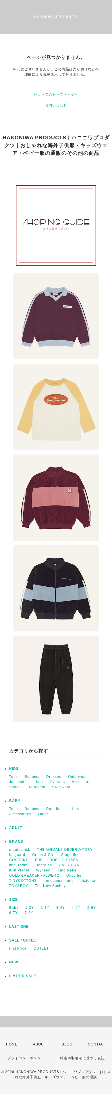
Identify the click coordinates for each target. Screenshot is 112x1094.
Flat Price (18, 948)
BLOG (67, 1044)
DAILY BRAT (70, 865)
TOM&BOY (18, 886)
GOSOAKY (18, 860)
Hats (38, 782)
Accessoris (82, 782)
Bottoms (32, 777)
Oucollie (74, 875)
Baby (13, 908)
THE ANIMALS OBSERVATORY (65, 850)
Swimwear (61, 787)
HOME (12, 1044)
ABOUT (39, 1044)
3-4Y (60, 908)
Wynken (43, 870)
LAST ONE (19, 927)
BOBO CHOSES (64, 860)
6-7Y (13, 913)
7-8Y (29, 913)
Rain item (36, 787)
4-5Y (76, 908)
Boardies (44, 865)
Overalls (57, 782)
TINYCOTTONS (23, 881)
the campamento (59, 881)
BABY (14, 801)
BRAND (16, 842)
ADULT (15, 828)
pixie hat (88, 881)
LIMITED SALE (22, 976)
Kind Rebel (67, 870)
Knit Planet (19, 870)
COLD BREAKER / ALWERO (34, 875)
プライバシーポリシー (26, 1058)
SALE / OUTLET (23, 940)
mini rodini (19, 865)
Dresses (53, 777)
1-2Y (29, 908)
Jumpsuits (18, 782)
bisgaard (17, 855)
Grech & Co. (43, 855)
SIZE (13, 900)
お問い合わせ (56, 105)
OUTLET (41, 948)
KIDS (14, 769)
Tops (13, 777)
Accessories (20, 814)
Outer (43, 814)
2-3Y (45, 908)
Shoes (15, 787)
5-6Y (91, 908)
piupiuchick (19, 850)
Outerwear (77, 777)
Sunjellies (70, 855)
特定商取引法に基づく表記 (82, 1058)
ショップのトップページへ (56, 94)
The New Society (50, 886)
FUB (39, 860)
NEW (13, 962)
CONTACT (97, 1044)
